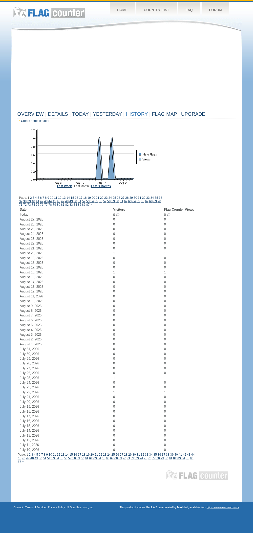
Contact (18, 507)
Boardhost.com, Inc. (82, 507)
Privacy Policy (56, 507)
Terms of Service (35, 507)
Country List (156, 10)
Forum (215, 10)
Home (122, 10)
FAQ (189, 10)
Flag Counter (49, 12)
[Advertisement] (126, 72)
